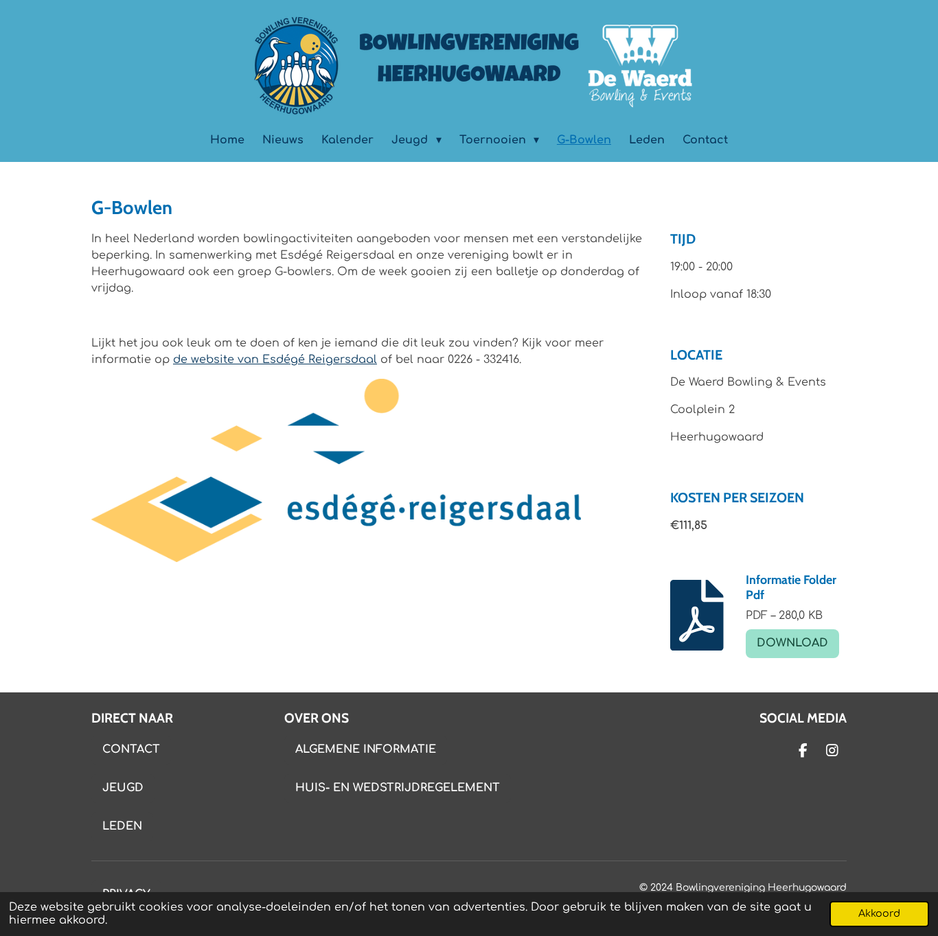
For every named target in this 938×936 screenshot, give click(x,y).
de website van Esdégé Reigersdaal (275, 359)
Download (792, 643)
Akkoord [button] (879, 913)
